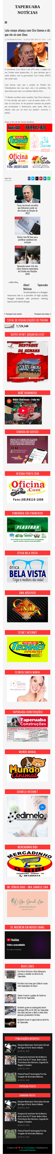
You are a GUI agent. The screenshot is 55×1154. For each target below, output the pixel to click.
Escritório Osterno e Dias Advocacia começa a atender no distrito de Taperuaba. (32, 974)
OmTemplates (29, 1148)
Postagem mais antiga (41, 313)
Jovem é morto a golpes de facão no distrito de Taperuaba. (32, 996)
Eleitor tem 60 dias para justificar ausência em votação (27, 239)
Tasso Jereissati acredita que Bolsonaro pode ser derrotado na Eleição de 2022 (27, 209)
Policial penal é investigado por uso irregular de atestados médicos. (32, 1075)
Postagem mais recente (14, 313)
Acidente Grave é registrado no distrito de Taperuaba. (33, 1021)
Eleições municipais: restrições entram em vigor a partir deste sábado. (33, 1046)
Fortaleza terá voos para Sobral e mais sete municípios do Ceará (33, 984)
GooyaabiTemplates (27, 1150)
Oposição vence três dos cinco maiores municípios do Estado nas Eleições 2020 (27, 270)
